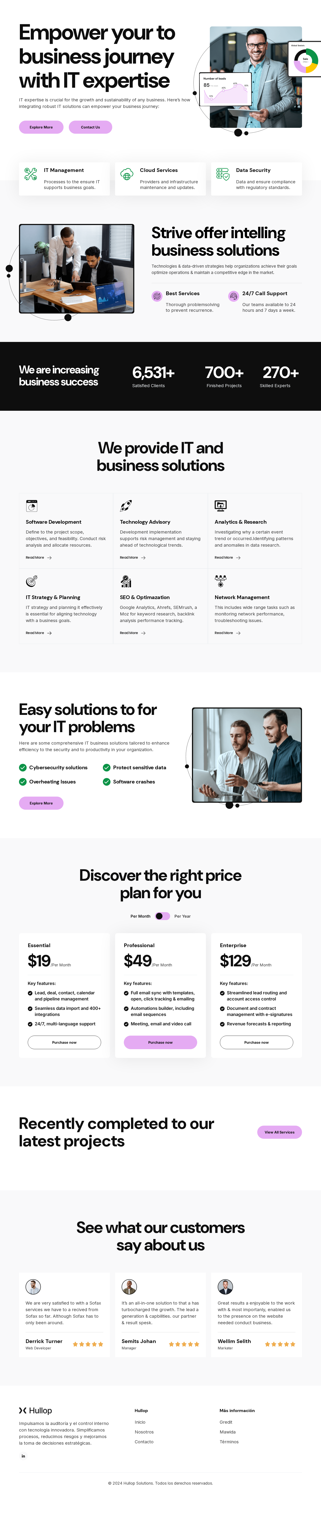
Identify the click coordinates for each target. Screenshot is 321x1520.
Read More (35, 557)
